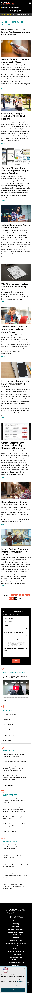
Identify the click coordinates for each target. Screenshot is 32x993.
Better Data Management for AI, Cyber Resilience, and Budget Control (15, 825)
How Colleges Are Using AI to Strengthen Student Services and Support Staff (13, 886)
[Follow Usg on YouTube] (20, 11)
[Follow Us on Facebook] (17, 11)
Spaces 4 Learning (16, 957)
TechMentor (16, 960)
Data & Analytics (8, 725)
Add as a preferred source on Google (11, 7)
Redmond (16, 949)
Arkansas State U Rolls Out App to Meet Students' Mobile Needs (14, 329)
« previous (6, 595)
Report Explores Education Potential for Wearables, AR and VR (14, 552)
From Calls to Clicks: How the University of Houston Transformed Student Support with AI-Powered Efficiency (15, 809)
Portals (7, 710)
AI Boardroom (16, 921)
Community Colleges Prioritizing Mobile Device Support (14, 116)
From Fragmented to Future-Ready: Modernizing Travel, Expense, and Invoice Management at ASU (14, 768)
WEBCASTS (8, 750)
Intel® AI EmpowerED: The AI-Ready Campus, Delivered (14, 857)
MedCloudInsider (16, 940)
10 (16, 598)
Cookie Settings (13, 985)
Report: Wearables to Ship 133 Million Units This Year (14, 503)
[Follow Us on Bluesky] (15, 11)
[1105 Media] (16, 917)
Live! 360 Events (16, 935)
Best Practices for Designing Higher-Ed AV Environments (15, 866)
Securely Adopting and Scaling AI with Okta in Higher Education (15, 755)
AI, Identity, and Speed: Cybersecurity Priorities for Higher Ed (15, 677)
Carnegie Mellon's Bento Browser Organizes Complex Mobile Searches (15, 170)
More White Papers (9, 831)
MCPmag (16, 938)
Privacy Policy (17, 639)
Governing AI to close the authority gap (15, 761)
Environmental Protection (16, 932)
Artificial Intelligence (9, 714)
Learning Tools (7, 730)
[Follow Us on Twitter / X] (12, 10)
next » (21, 598)
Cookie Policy (20, 981)
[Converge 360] (16, 909)
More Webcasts (8, 785)
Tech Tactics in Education (16, 963)
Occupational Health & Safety (16, 943)
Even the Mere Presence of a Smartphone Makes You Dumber (15, 384)
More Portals (7, 741)
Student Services (8, 735)
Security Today (16, 954)
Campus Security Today (16, 929)
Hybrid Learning (21, 14)
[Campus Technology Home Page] (8, 3)
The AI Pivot (16, 965)
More (5, 700)
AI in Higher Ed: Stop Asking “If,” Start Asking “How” (14, 818)
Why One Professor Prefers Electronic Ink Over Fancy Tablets (14, 286)
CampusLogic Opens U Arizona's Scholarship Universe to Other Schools (14, 445)
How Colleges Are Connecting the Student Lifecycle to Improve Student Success (15, 876)
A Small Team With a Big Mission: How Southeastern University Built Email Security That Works (15, 777)
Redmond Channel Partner (16, 951)
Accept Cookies (13, 989)
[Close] (24, 968)
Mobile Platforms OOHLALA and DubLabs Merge (15, 60)
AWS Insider (16, 926)
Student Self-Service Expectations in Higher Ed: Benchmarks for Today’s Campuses (14, 800)
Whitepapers (10, 795)
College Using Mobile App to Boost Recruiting (15, 226)
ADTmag (16, 924)
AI (13, 14)
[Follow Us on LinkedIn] (10, 10)
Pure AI (16, 946)
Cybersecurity (7, 719)
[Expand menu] (29, 3)
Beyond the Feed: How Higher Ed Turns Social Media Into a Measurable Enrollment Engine (15, 847)
